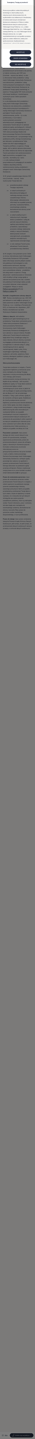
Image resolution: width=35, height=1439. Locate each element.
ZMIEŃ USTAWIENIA (20, 58)
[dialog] (17, 719)
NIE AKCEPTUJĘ (20, 64)
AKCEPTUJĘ (20, 52)
